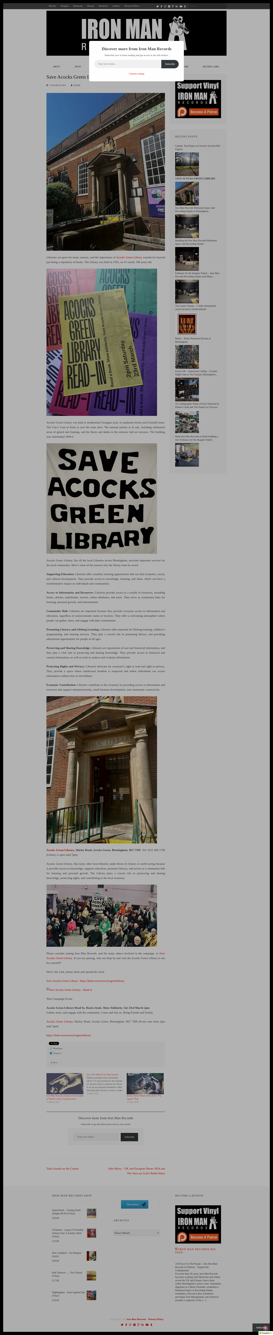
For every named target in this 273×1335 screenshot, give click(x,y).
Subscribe (170, 64)
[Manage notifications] (265, 1328)
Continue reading (136, 74)
